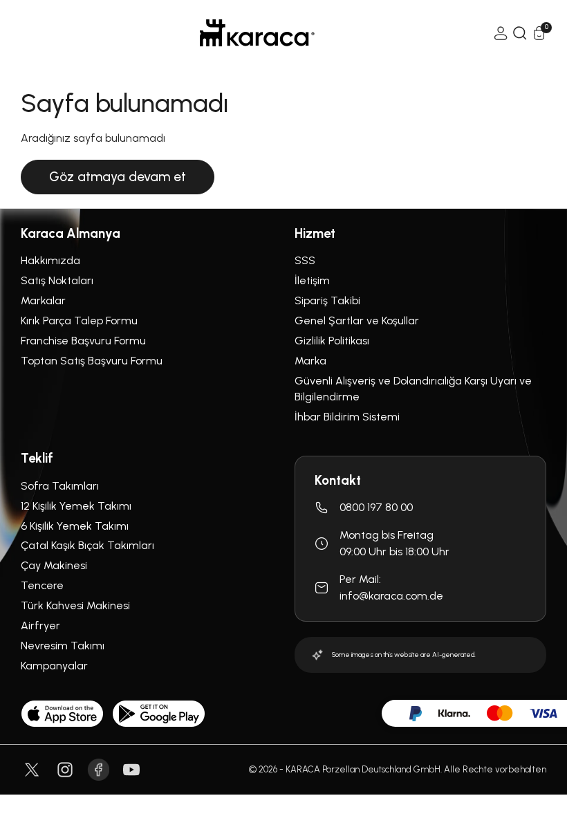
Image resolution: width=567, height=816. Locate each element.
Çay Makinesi (54, 565)
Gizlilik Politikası (332, 340)
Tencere (42, 585)
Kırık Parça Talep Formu (79, 320)
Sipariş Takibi (327, 300)
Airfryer (40, 625)
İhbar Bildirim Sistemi (347, 416)
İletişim (312, 280)
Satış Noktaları (57, 280)
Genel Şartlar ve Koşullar (357, 320)
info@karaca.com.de (391, 595)
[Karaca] (257, 33)
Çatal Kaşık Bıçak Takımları (87, 545)
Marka (310, 360)
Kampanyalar (54, 665)
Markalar (43, 300)
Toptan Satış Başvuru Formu (91, 360)
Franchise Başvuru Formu (83, 340)
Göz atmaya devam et (117, 177)
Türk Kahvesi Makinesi (75, 605)
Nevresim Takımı (62, 645)
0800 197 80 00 (376, 507)
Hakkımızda (50, 260)
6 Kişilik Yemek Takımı (75, 525)
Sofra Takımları (60, 485)
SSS (305, 260)
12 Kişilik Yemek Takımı (76, 505)
